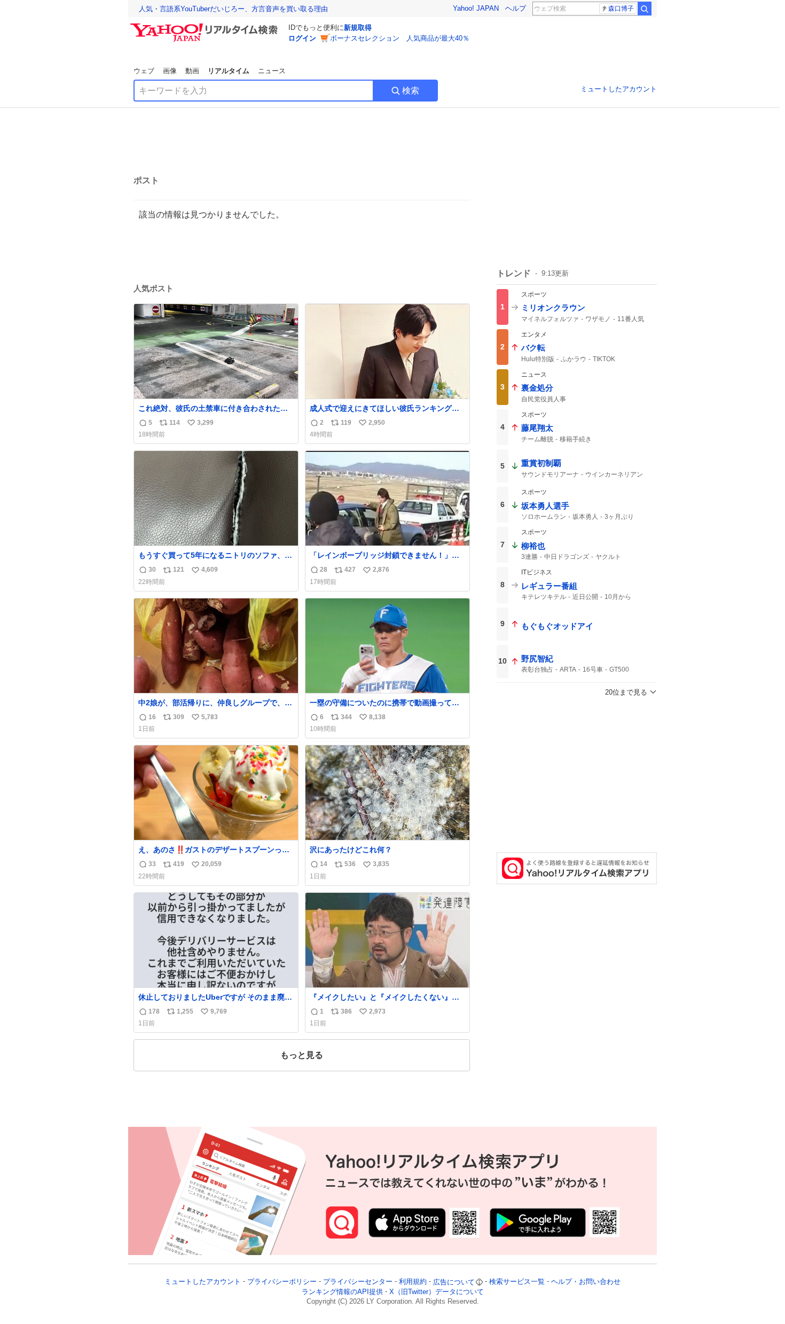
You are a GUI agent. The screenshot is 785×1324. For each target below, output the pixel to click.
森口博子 (621, 8)
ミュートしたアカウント (618, 89)
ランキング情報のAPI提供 (342, 1292)
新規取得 (358, 28)
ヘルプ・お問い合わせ (586, 1282)
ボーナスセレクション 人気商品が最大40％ (399, 38)
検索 (410, 90)
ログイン (302, 38)
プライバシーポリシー (282, 1282)
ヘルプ (515, 8)
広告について (454, 1282)
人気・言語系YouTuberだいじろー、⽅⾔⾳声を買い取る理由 (233, 9)
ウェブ (144, 71)
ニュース (272, 71)
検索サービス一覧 (517, 1282)
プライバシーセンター (357, 1282)
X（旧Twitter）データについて (436, 1292)
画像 (170, 71)
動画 (192, 71)
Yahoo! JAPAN (476, 8)
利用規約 (413, 1282)
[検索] (644, 8)
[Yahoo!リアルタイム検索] (205, 26)
